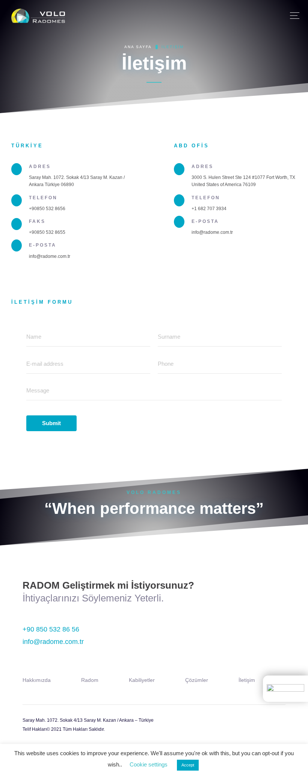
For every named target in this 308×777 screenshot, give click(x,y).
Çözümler (196, 680)
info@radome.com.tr (53, 641)
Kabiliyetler (142, 680)
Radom (89, 680)
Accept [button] (187, 765)
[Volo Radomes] (38, 17)
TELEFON (43, 197)
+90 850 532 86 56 (51, 629)
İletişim (247, 680)
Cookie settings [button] (149, 764)
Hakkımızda (37, 680)
